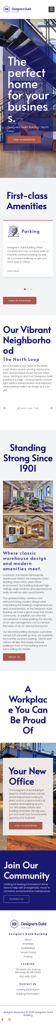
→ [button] (51, 409)
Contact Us (16, 902)
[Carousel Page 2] (28, 289)
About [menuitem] (28, 943)
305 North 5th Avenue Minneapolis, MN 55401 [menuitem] (28, 974)
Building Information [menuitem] (28, 997)
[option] (28, 410)
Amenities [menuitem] (28, 947)
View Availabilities (24, 139)
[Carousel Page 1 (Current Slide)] (25, 289)
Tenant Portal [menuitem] (28, 956)
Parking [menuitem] (28, 960)
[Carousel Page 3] (31, 289)
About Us (14, 660)
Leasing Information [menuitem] (28, 993)
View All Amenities (20, 300)
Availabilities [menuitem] (28, 951)
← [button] (4, 409)
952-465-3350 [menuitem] (28, 980)
